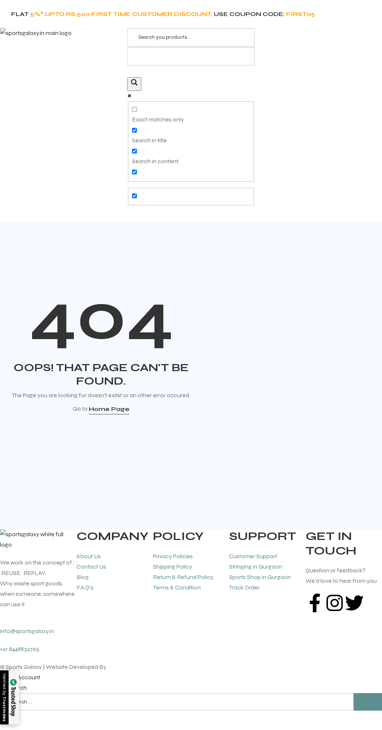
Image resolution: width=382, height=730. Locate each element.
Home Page (109, 409)
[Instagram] (334, 603)
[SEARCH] (368, 702)
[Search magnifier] (134, 84)
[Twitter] (354, 603)
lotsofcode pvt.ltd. (130, 666)
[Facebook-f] (315, 603)
